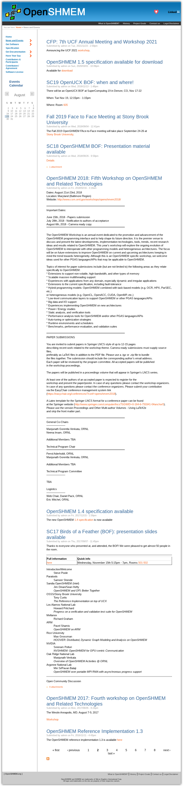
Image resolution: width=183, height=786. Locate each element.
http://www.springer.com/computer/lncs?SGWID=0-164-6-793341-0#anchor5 (119, 404)
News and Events (14, 40)
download (67, 70)
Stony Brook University (59, 134)
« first (56, 750)
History (126, 23)
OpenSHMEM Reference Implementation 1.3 (94, 731)
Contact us (155, 23)
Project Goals (139, 23)
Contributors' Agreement (12, 67)
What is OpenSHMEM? (108, 23)
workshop (83, 50)
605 (65, 104)
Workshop (52, 719)
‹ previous (73, 750)
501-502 (143, 562)
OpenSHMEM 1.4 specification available (89, 511)
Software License (14, 72)
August (19, 95)
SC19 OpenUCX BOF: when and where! (90, 82)
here (49, 562)
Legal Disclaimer (171, 23)
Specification (12, 48)
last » (111, 753)
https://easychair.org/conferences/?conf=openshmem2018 (81, 393)
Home (18, 27)
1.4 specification (84, 519)
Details (50, 160)
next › (166, 750)
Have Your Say (13, 56)
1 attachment (55, 167)
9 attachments (56, 687)
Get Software (12, 44)
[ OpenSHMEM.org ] (13, 774)
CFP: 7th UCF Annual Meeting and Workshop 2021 (101, 42)
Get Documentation (15, 52)
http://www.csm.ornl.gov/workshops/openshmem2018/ (89, 199)
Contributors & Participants (13, 60)
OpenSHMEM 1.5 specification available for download (104, 62)
